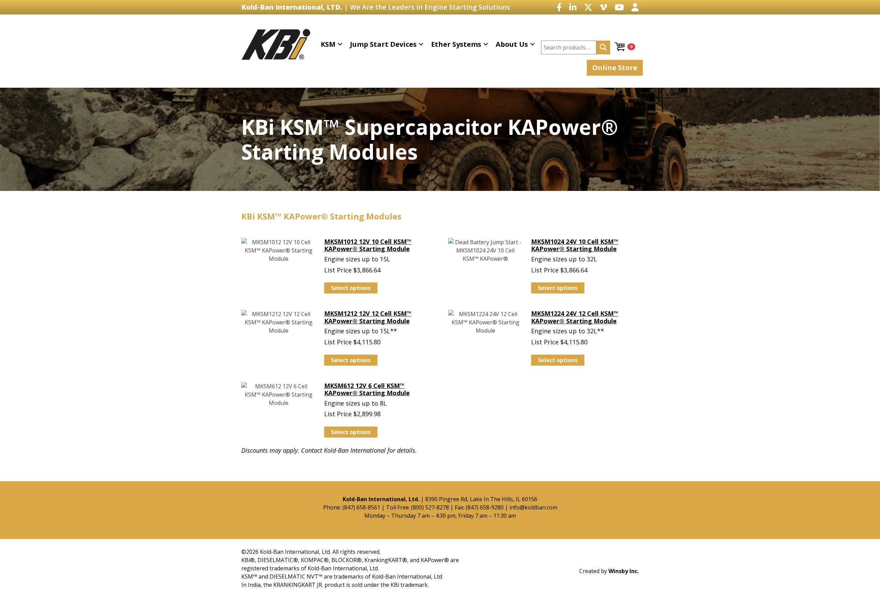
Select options (351, 288)
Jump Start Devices (383, 44)
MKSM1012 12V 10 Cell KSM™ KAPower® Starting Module (367, 245)
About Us (512, 44)
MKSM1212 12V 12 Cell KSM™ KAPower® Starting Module (367, 317)
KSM (328, 44)
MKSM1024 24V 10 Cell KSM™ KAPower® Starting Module (574, 245)
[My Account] (635, 7)
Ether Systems (456, 44)
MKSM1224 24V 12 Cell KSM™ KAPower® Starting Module (574, 317)
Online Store (614, 67)
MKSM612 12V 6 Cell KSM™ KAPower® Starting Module (367, 389)
